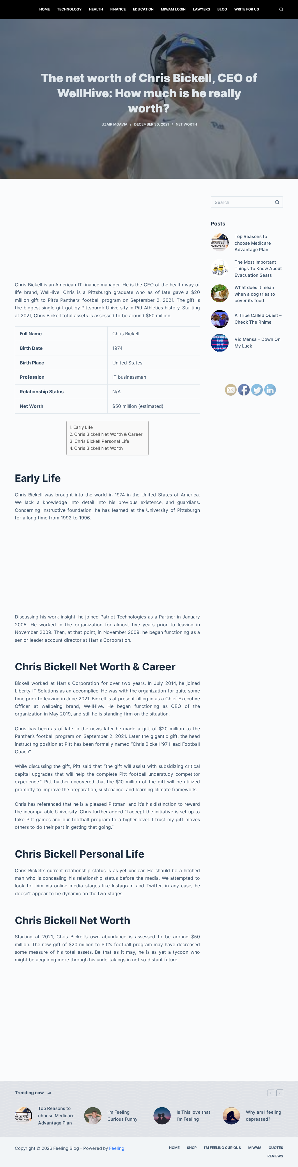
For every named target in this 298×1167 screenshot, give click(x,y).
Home (44, 9)
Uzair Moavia (114, 124)
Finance (118, 9)
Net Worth (186, 124)
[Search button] (277, 202)
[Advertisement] (107, 237)
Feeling (116, 1148)
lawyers (201, 9)
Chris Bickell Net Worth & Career (108, 434)
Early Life (83, 427)
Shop (192, 1147)
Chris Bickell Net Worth (98, 448)
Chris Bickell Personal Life (101, 441)
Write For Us (246, 9)
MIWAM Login (173, 9)
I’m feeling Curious (222, 1147)
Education (143, 9)
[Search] (281, 9)
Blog (222, 9)
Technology (69, 9)
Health (96, 9)
